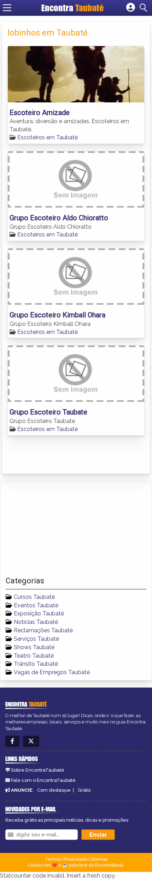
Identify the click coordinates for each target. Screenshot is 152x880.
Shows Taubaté (34, 647)
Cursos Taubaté (34, 597)
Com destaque (54, 790)
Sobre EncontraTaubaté (37, 770)
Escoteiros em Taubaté (47, 137)
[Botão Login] (130, 7)
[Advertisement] (59, 529)
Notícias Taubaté (36, 622)
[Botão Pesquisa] (144, 7)
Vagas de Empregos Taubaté (52, 672)
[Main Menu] (7, 8)
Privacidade (76, 859)
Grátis (84, 790)
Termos (52, 859)
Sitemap (99, 859)
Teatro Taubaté (34, 655)
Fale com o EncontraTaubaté (43, 780)
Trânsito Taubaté (36, 663)
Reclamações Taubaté (43, 630)
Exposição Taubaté (39, 613)
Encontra (72, 7)
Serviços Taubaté (36, 638)
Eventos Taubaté (36, 605)
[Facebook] (12, 741)
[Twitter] (31, 741)
